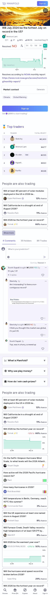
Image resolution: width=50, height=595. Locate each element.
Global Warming (19, 97)
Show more (9, 233)
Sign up (42, 3)
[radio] (27, 46)
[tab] (9, 241)
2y (39, 268)
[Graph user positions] (21, 46)
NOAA (27, 74)
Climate (6, 97)
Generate (41, 89)
